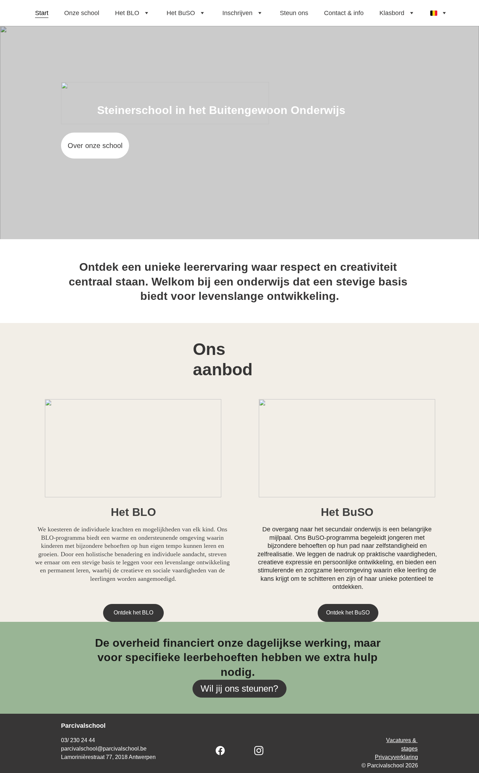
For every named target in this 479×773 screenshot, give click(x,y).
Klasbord (391, 12)
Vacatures (398, 740)
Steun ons (294, 12)
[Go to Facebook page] (224, 750)
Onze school (81, 12)
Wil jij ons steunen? (239, 688)
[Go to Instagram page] (258, 750)
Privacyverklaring (396, 757)
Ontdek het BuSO (348, 613)
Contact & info (344, 12)
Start (41, 12)
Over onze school (95, 145)
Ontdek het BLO (133, 613)
